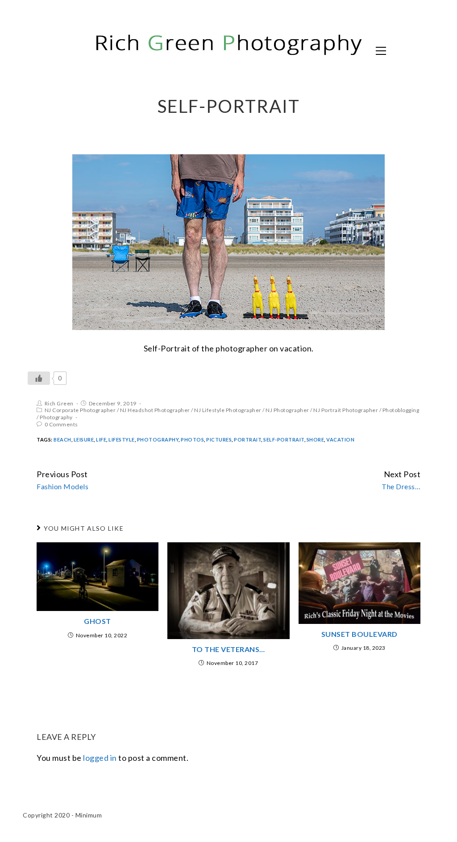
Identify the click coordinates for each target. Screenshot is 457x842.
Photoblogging (401, 410)
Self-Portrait (283, 439)
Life (101, 439)
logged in (100, 758)
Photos (192, 439)
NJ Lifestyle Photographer (228, 410)
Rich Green (59, 403)
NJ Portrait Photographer (345, 410)
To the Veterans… (228, 649)
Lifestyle (121, 439)
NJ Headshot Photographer (155, 410)
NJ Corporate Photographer (80, 410)
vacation (340, 439)
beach (62, 439)
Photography (56, 417)
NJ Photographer (287, 410)
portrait (247, 439)
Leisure (84, 439)
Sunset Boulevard (359, 634)
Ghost (97, 621)
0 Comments (61, 424)
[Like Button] (39, 378)
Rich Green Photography (119, 50)
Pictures (219, 439)
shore (315, 439)
